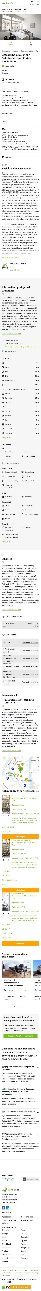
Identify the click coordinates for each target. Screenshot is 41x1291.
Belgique (5, 1251)
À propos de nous (8, 1217)
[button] (3, 815)
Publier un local (27, 1217)
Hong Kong (25, 1248)
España (5, 1262)
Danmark (5, 1230)
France (23, 1230)
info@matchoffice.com (9, 1199)
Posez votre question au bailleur (14, 98)
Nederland (6, 1248)
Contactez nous (27, 1220)
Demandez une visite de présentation (16, 100)
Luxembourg (6, 1255)
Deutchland (6, 1244)
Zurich (26, 9)
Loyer (10, 9)
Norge (4, 1237)
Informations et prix (10, 95)
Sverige (5, 1234)
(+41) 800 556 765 (8, 1202)
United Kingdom (8, 1258)
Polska (23, 1244)
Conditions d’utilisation (23, 1273)
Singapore (25, 1251)
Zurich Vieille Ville (7, 11)
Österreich (25, 1237)
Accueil (4, 9)
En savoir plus (14, 270)
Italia (22, 1234)
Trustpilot (5, 130)
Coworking (18, 9)
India (22, 1255)
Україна (24, 1241)
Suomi (4, 1241)
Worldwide (25, 1258)
